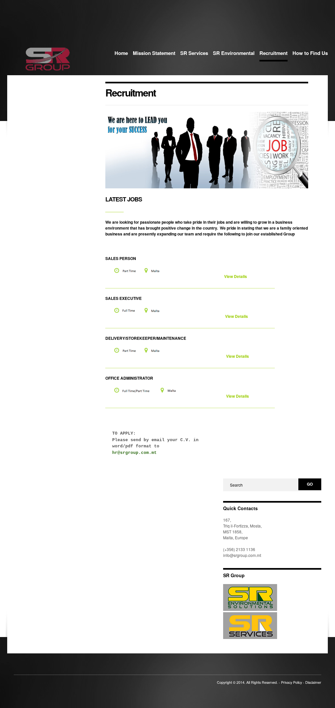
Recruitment (273, 53)
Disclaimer (313, 682)
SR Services (194, 53)
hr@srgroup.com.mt (134, 452)
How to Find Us (310, 53)
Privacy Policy (291, 682)
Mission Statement (154, 53)
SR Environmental (234, 53)
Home (121, 53)
